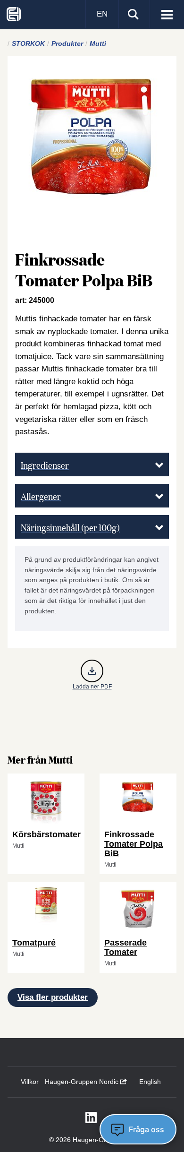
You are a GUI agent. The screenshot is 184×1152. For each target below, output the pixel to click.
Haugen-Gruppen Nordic (82, 1081)
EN (102, 13)
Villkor (30, 1081)
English (150, 1081)
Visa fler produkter (52, 997)
